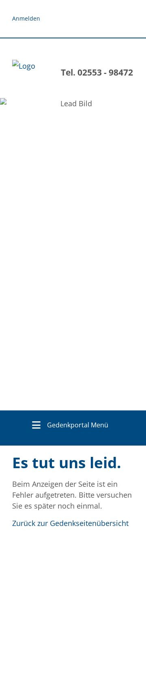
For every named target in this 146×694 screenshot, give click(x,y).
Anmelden (26, 18)
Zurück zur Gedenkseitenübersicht (70, 523)
